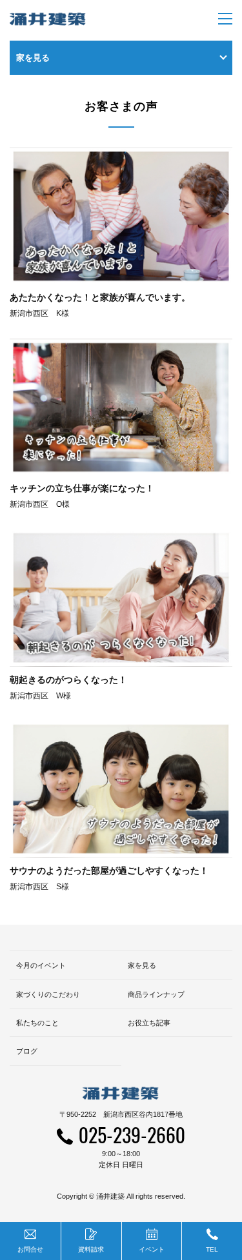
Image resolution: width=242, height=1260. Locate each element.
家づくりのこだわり (48, 994)
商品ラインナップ (156, 994)
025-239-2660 (132, 1134)
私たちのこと (37, 1023)
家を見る (142, 965)
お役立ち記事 (149, 1023)
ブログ (26, 1051)
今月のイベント (41, 965)
